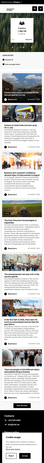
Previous (13, 47)
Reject (11, 456)
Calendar (8, 60)
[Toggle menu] (40, 9)
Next (31, 47)
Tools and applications (12, 64)
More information (13, 449)
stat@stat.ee (13, 424)
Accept (25, 456)
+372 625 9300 (14, 420)
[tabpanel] (22, 30)
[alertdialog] (22, 448)
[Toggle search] (34, 9)
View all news (22, 406)
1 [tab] (20, 47)
